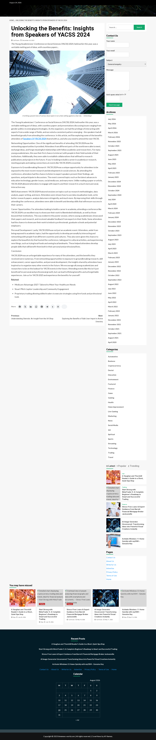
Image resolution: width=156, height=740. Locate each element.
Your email (110, 51)
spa (109, 430)
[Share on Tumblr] (52, 306)
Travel (110, 457)
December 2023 (114, 222)
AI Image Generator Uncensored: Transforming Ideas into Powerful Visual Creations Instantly (78, 659)
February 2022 (114, 311)
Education (112, 375)
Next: (82, 319)
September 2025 (114, 150)
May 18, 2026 (81, 619)
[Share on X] (25, 306)
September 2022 (114, 280)
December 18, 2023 (28, 40)
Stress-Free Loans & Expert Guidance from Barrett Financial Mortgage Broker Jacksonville (78, 654)
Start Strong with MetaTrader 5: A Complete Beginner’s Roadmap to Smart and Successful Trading (133, 494)
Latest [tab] (111, 466)
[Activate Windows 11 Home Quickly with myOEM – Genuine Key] (113, 541)
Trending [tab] (134, 466)
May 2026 (112, 124)
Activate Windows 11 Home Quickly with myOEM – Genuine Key (133, 541)
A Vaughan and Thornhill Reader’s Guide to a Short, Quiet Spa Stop (132, 478)
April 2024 (112, 204)
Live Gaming (113, 411)
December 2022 (114, 266)
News (110, 421)
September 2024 (114, 195)
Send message (114, 105)
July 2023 (112, 244)
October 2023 (113, 231)
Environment (113, 379)
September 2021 (114, 333)
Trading (111, 453)
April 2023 (112, 249)
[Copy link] (64, 306)
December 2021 (114, 320)
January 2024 (113, 217)
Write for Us (111, 565)
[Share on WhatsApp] (36, 306)
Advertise (110, 568)
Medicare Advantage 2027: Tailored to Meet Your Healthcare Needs (45, 284)
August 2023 (113, 240)
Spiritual (111, 434)
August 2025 (113, 155)
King (14, 617)
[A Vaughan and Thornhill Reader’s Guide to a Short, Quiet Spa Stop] (113, 477)
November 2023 (114, 226)
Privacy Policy (112, 572)
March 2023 (113, 253)
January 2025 (113, 177)
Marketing (112, 416)
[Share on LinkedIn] (31, 306)
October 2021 (113, 329)
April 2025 (112, 168)
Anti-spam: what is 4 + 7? (116, 94)
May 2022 (112, 298)
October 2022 (113, 275)
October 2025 (113, 146)
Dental (111, 370)
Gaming (111, 398)
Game (110, 393)
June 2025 (112, 159)
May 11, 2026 (109, 619)
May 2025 (112, 164)
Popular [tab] (122, 466)
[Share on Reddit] (47, 306)
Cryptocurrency (114, 366)
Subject (109, 60)
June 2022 (112, 293)
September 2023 (114, 235)
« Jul (77, 720)
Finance (111, 389)
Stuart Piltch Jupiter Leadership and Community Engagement (42, 289)
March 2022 (113, 307)
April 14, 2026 (133, 617)
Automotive (113, 357)
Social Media (113, 425)
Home (108, 579)
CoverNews (96, 736)
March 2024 (113, 208)
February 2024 (114, 213)
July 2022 (112, 289)
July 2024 (112, 199)
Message (110, 70)
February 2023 (114, 257)
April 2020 (112, 342)
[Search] (145, 20)
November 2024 (114, 186)
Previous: (32, 317)
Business (111, 361)
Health (111, 402)
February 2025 (114, 173)
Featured (112, 384)
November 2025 (114, 141)
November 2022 (114, 271)
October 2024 (113, 190)
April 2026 (112, 128)
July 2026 (112, 119)
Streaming (112, 443)
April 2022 (112, 302)
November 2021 (114, 324)
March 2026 (113, 132)
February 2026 (114, 137)
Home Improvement (116, 407)
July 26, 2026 (22, 617)
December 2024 (114, 182)
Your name (110, 41)
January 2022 (113, 315)
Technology (113, 448)
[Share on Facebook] (20, 306)
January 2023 (113, 262)
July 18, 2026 (49, 622)
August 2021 (113, 338)
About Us (110, 561)
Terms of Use (111, 575)
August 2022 (113, 284)
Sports (110, 439)
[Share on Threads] (58, 306)
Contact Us (110, 557)
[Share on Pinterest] (42, 306)
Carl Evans (16, 40)
